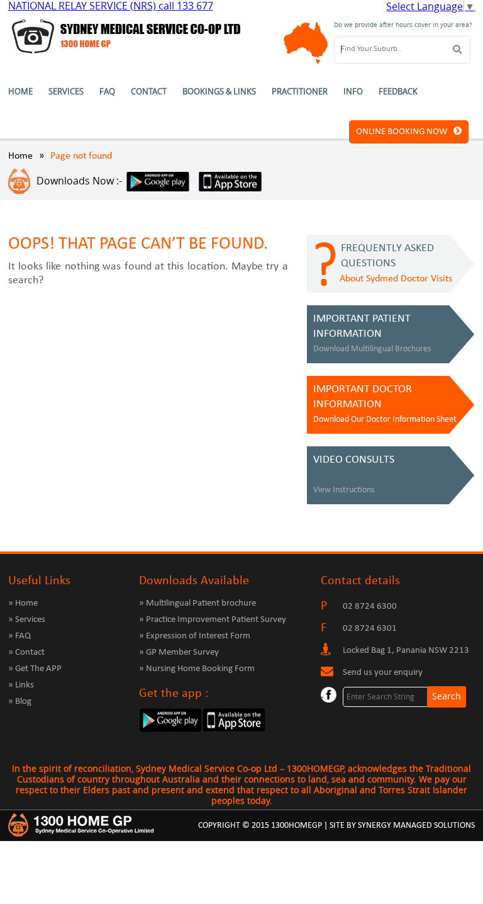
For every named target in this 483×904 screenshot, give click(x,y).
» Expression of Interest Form (194, 636)
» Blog (19, 701)
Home (20, 91)
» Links (21, 685)
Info (353, 91)
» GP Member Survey (179, 652)
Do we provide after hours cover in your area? (403, 25)
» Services (26, 619)
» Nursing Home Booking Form (197, 669)
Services (66, 91)
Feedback (398, 91)
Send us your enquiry (383, 672)
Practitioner (300, 91)
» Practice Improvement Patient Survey (212, 619)
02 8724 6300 (370, 606)
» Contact (26, 652)
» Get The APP (35, 669)
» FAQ (19, 636)
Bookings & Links (219, 91)
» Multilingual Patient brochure (197, 603)
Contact (149, 91)
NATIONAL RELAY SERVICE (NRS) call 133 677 (110, 6)
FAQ (107, 91)
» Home (23, 603)
